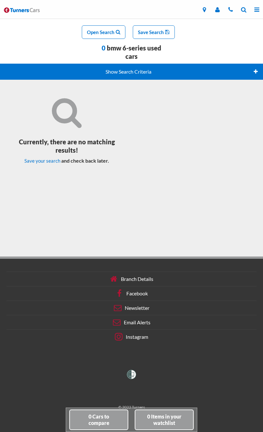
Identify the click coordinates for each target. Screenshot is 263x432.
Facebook (137, 293)
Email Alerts (137, 322)
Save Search (151, 32)
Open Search (101, 32)
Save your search (42, 161)
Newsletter (137, 308)
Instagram (137, 337)
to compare (99, 419)
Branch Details (137, 279)
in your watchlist (164, 419)
